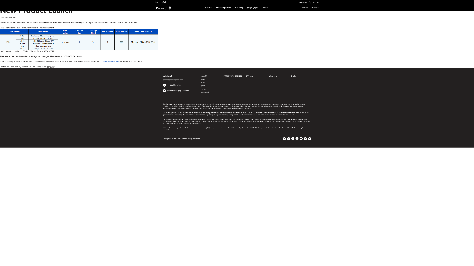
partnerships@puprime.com (178, 91)
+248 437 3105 (135, 61)
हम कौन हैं (203, 79)
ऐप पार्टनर (265, 8)
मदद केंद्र (203, 89)
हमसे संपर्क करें (205, 92)
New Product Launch (36, 11)
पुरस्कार (203, 86)
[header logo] (163, 7)
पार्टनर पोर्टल (315, 7)
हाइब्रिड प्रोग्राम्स (252, 8)
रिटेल (157, 2)
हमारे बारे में (208, 8)
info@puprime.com (111, 61)
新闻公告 (51, 67)
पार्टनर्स (164, 2)
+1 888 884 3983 (174, 85)
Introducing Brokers (223, 8)
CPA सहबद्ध (239, 8)
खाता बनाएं (305, 7)
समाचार (203, 82)
